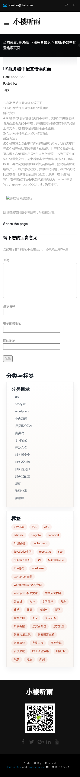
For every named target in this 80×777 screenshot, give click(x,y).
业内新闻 (21, 418)
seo (60, 552)
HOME (24, 42)
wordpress (22, 411)
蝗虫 (29, 659)
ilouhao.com (40, 543)
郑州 (42, 659)
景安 (35, 618)
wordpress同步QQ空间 (28, 585)
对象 (63, 601)
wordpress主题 (23, 576)
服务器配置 (22, 476)
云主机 (18, 601)
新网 (58, 610)
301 (34, 527)
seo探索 (20, 404)
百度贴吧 (19, 651)
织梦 (18, 483)
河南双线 (19, 643)
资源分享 (21, 491)
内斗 (32, 601)
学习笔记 (21, 440)
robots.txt (45, 552)
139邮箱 (19, 527)
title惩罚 (19, 568)
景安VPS (50, 618)
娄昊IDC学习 (23, 426)
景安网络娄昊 (21, 212)
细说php (61, 651)
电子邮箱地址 (12, 323)
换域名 (43, 610)
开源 (29, 610)
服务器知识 (42, 42)
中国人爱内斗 (53, 593)
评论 (6, 260)
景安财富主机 (46, 634)
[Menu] (6, 23)
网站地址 (9, 340)
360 (46, 527)
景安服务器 (39, 626)
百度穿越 (56, 643)
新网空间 (19, 618)
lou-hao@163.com (21, 5)
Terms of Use (14, 767)
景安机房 (58, 626)
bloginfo (36, 535)
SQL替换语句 (56, 560)
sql (39, 560)
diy (17, 397)
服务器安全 (22, 454)
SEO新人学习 (22, 560)
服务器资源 (22, 469)
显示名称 (9, 306)
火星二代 (37, 643)
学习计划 (47, 601)
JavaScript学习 (23, 552)
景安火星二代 (22, 634)
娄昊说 (19, 433)
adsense (19, 535)
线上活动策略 (40, 651)
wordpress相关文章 (26, 593)
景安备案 (19, 626)
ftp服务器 (20, 543)
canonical (53, 535)
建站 (16, 610)
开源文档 (21, 447)
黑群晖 (19, 498)
